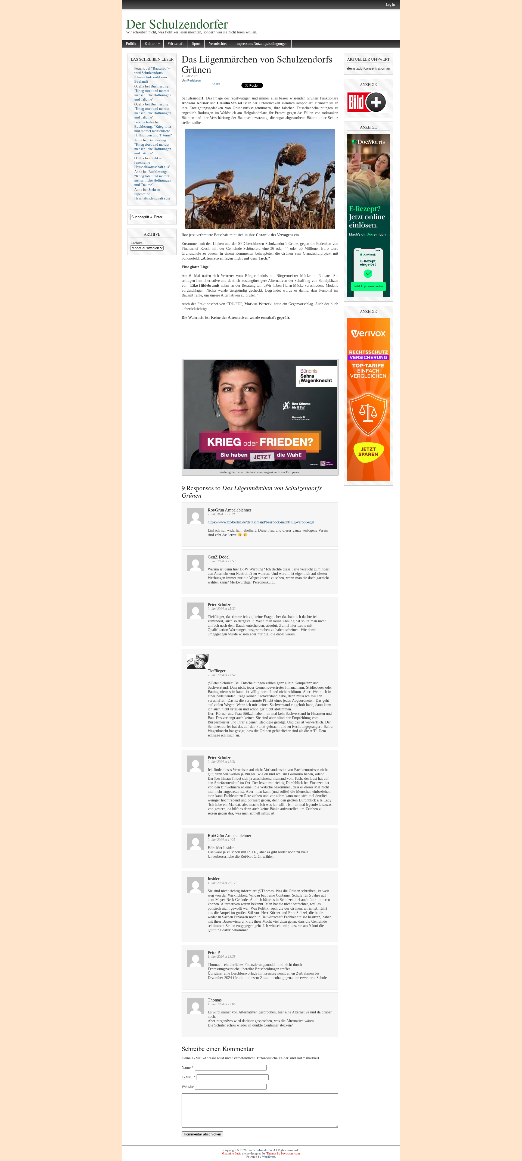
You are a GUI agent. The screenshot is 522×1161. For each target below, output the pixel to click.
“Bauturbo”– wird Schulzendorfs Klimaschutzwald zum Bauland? (152, 74)
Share (216, 84)
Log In (390, 5)
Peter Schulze (144, 122)
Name (188, 1068)
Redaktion (194, 80)
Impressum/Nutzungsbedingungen (261, 44)
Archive (136, 243)
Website (188, 1087)
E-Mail (188, 1077)
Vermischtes (218, 44)
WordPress (268, 1156)
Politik (131, 44)
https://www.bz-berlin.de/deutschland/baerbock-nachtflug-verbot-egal (261, 522)
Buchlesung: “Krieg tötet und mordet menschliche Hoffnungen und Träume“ (152, 92)
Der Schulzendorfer (177, 23)
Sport (196, 44)
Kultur (148, 44)
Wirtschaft (176, 44)
